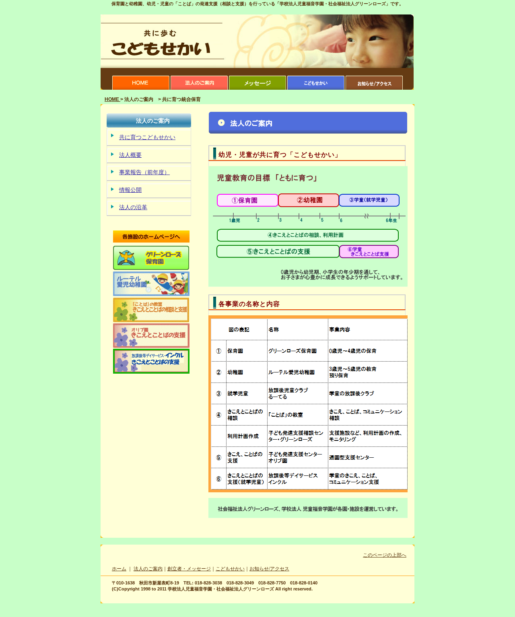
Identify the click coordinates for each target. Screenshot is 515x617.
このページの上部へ (384, 555)
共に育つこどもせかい (147, 137)
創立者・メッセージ (189, 569)
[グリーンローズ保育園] (151, 268)
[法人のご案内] (199, 88)
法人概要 (130, 155)
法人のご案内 (148, 569)
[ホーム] (140, 88)
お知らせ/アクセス (269, 569)
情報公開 (130, 190)
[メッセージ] (257, 88)
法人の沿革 (133, 207)
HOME (112, 99)
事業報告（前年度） (144, 172)
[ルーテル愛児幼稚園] (151, 295)
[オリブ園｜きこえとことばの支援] (151, 346)
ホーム (119, 569)
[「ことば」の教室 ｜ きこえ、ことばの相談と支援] (151, 320)
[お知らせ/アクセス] (374, 88)
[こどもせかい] (315, 88)
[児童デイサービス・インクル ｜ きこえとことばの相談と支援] (151, 372)
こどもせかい (230, 569)
